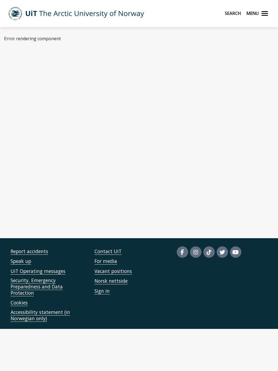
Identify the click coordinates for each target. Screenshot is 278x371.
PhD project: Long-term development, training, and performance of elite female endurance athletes (111, 202)
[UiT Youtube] (235, 252)
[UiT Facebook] (182, 252)
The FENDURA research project (43, 76)
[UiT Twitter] (222, 252)
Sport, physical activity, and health (46, 91)
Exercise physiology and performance (48, 172)
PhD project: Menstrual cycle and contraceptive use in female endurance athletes (92, 217)
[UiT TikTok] (209, 252)
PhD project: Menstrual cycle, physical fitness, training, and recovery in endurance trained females (109, 187)
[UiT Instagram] (195, 252)
